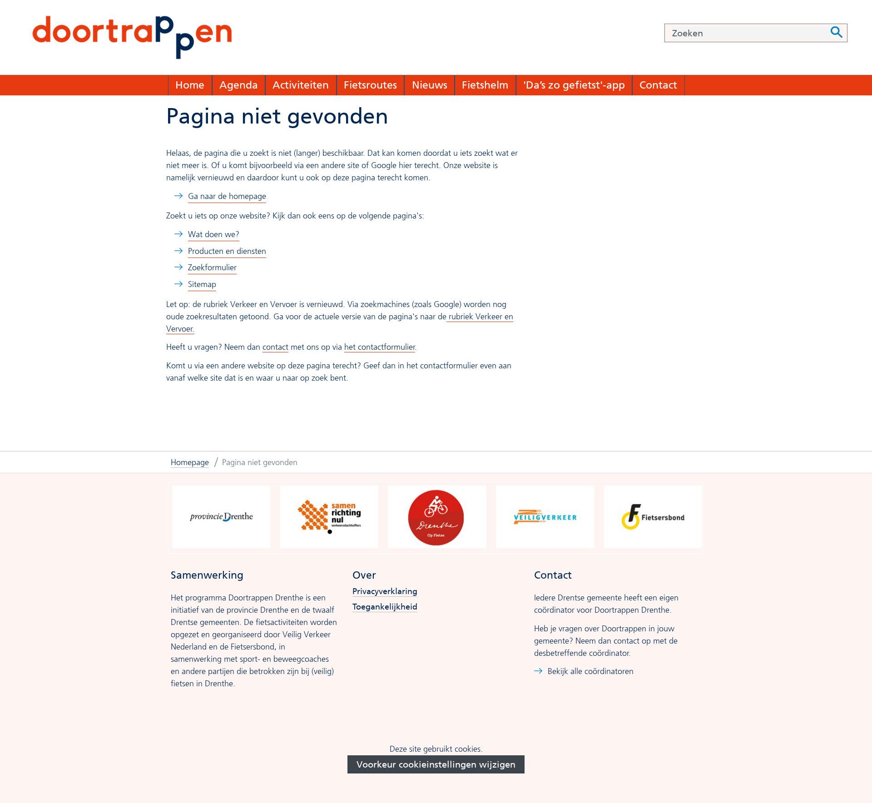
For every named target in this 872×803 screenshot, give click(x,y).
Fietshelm (485, 85)
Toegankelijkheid (384, 607)
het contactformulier (379, 347)
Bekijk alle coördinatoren (591, 671)
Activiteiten (300, 85)
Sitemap (202, 284)
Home (189, 85)
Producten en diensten (227, 251)
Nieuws (429, 85)
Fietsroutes (370, 85)
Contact (658, 85)
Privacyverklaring (384, 591)
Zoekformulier (212, 268)
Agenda (238, 85)
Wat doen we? (213, 234)
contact (275, 347)
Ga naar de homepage (227, 196)
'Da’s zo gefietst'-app (574, 85)
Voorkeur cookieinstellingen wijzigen (436, 764)
